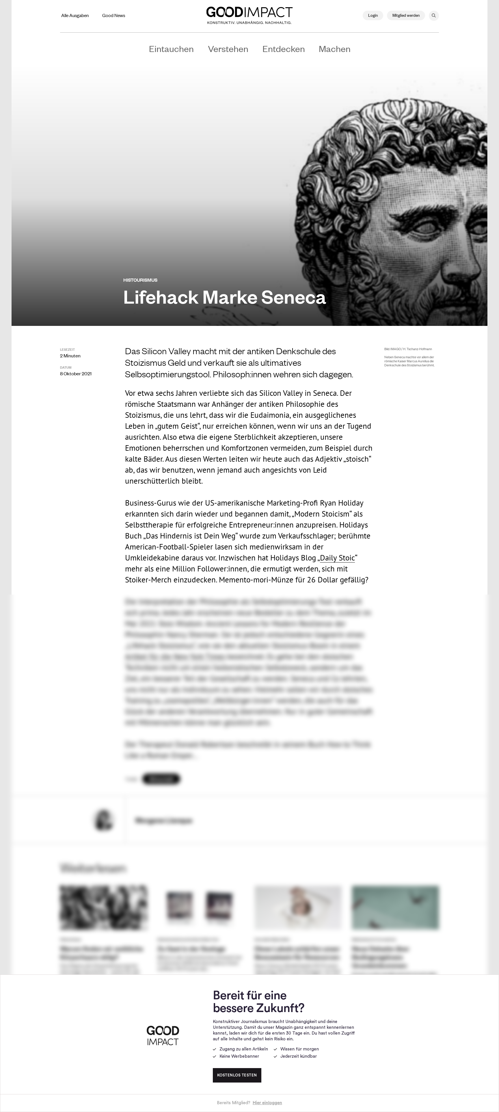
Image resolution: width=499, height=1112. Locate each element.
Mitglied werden (406, 15)
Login (373, 15)
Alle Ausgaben (75, 15)
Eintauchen (171, 48)
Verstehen (228, 48)
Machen (335, 48)
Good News (113, 15)
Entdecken (283, 48)
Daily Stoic (337, 558)
